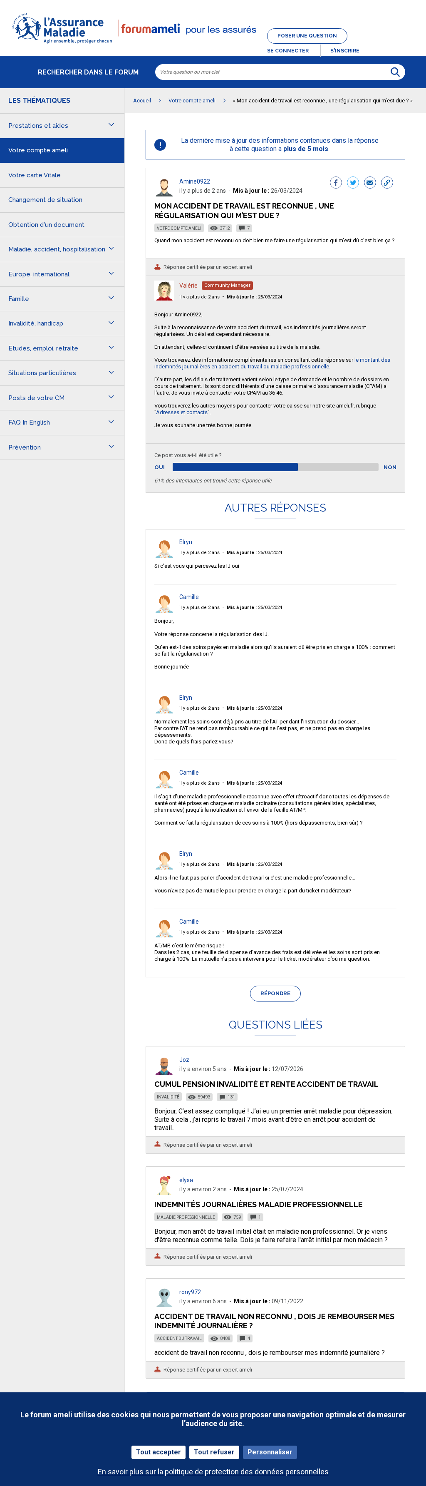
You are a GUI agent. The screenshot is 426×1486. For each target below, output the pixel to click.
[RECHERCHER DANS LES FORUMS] (395, 72)
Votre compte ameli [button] (38, 150)
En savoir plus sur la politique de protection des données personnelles (213, 1471)
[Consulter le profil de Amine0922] (164, 194)
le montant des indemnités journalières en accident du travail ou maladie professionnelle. (272, 363)
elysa (186, 1180)
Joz (184, 1059)
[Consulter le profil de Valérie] (164, 298)
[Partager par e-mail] (370, 183)
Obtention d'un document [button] (46, 225)
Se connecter (288, 51)
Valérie (188, 285)
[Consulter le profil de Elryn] (164, 555)
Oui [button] (169, 467)
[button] (213, 44)
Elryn (185, 542)
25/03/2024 (254, 297)
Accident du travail (179, 1338)
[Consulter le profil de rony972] (164, 1305)
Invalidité (168, 1097)
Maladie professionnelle (186, 1217)
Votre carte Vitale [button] (34, 175)
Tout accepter (158, 1452)
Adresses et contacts (182, 412)
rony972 (190, 1292)
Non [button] (390, 467)
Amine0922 (194, 181)
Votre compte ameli (179, 228)
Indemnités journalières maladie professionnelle (258, 1204)
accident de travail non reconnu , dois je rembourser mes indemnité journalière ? (274, 1321)
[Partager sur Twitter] (353, 183)
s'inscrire (344, 51)
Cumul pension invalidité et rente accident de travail (266, 1084)
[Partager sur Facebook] (336, 183)
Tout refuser (214, 1452)
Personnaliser (270, 1452)
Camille (189, 597)
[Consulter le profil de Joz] (164, 1072)
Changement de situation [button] (45, 200)
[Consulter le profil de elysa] (164, 1193)
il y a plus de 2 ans (199, 297)
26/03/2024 (254, 864)
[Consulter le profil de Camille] (164, 610)
